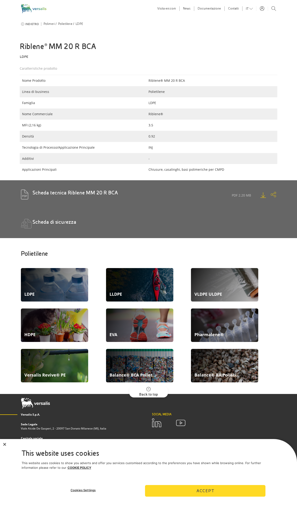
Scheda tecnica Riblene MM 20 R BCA (75, 193)
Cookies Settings (83, 490)
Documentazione (209, 8)
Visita (166, 8)
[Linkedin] (156, 423)
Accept (205, 490)
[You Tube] (180, 423)
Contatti (233, 8)
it (247, 8)
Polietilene (65, 24)
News (186, 8)
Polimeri (49, 24)
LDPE (79, 24)
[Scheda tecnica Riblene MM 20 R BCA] (258, 195)
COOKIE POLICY (79, 467)
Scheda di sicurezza (54, 222)
